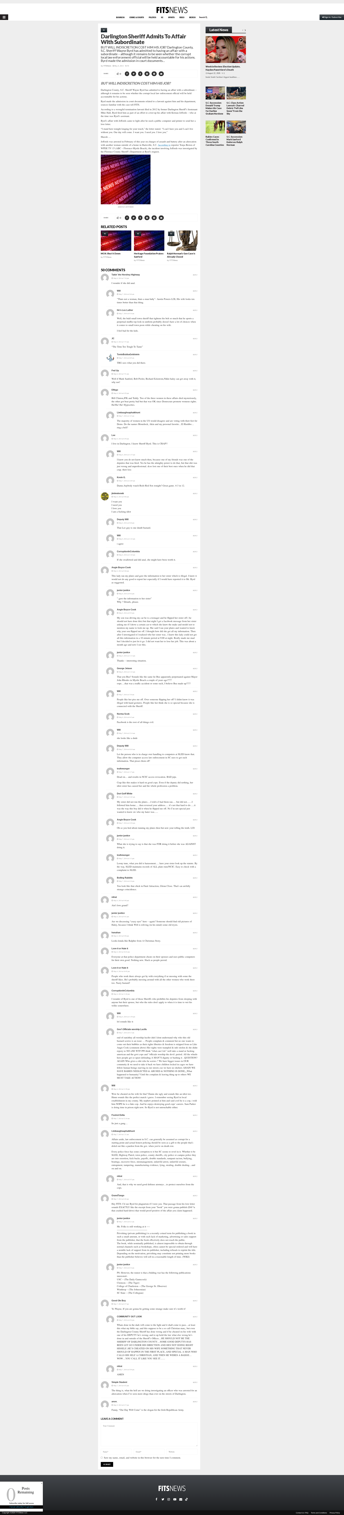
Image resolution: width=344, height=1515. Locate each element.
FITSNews (107, 66)
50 (128, 66)
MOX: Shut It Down (110, 253)
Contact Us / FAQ (302, 1513)
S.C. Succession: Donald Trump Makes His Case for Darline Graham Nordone (214, 108)
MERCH (192, 17)
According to (164, 144)
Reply (195, 275)
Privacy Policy (335, 1513)
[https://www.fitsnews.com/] (172, 10)
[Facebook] (159, 1499)
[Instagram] (170, 1499)
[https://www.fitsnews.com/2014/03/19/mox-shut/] (116, 240)
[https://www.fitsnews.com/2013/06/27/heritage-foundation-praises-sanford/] (149, 240)
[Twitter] (164, 1499)
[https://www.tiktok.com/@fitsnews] (186, 1499)
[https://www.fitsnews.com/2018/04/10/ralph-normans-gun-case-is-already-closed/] (182, 240)
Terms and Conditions (319, 1513)
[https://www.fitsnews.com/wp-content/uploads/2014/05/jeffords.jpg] (125, 179)
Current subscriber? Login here (21, 1506)
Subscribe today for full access (21, 1503)
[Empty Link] (243, 30)
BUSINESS (120, 17)
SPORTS (171, 17)
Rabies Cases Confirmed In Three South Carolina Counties (215, 140)
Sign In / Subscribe (332, 17)
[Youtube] (176, 1499)
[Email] (182, 1499)
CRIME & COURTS (136, 17)
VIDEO (181, 17)
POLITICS (152, 17)
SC (162, 17)
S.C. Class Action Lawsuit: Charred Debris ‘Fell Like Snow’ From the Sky (235, 108)
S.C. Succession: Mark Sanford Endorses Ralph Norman (235, 140)
